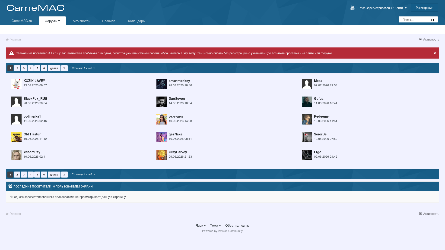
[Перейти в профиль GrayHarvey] (161, 155)
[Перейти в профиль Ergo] (307, 155)
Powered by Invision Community (222, 231)
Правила (108, 20)
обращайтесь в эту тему (178, 53)
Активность (81, 20)
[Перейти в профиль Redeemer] (307, 119)
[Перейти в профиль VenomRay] (16, 155)
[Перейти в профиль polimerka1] (16, 119)
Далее (54, 68)
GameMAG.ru (22, 20)
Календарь (136, 20)
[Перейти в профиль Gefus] (307, 102)
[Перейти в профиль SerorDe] (307, 137)
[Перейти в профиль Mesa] (307, 84)
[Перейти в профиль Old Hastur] (16, 137)
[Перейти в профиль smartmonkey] (161, 84)
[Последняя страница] (64, 68)
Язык (200, 225)
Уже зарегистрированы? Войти (382, 8)
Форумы (51, 20)
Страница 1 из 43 (82, 68)
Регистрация (424, 7)
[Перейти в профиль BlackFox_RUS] (16, 102)
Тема (214, 225)
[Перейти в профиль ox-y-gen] (161, 119)
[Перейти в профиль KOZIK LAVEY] (16, 84)
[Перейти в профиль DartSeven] (161, 102)
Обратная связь (237, 225)
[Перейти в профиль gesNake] (161, 137)
